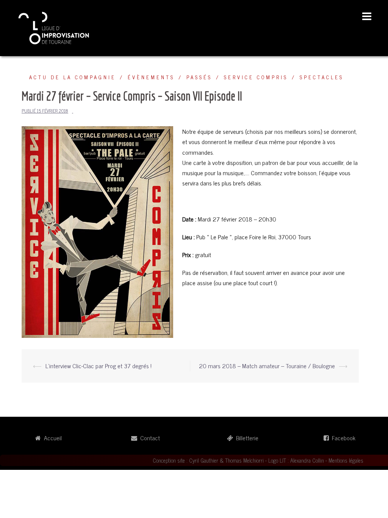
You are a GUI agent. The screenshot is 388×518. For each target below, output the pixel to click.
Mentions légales (346, 460)
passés (199, 77)
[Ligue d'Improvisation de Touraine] (54, 27)
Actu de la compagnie (72, 77)
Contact (148, 438)
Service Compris (256, 77)
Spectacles (322, 77)
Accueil (51, 438)
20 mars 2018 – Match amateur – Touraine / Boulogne (267, 365)
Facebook (342, 438)
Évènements (151, 77)
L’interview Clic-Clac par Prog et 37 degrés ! (98, 365)
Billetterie (245, 438)
